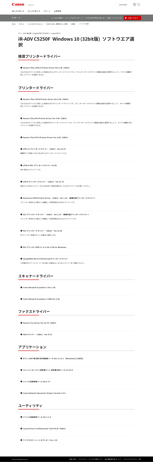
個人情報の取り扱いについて (113, 459)
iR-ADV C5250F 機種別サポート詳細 (56, 24)
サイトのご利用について (96, 459)
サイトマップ (83, 459)
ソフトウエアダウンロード (35, 24)
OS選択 (73, 24)
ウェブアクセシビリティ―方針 (132, 459)
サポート (21, 24)
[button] (18, 11)
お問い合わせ (73, 459)
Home (13, 24)
